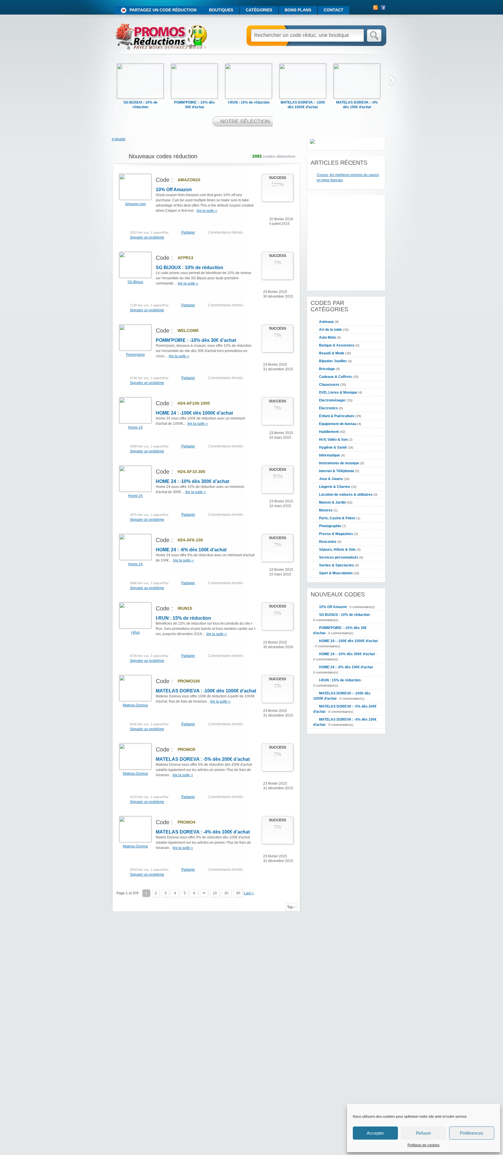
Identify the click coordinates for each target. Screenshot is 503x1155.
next (392, 80)
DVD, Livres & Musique (338, 392)
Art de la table (330, 330)
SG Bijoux (135, 282)
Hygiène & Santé (333, 447)
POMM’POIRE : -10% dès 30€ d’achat (196, 340)
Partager (188, 232)
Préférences (471, 1133)
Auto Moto (327, 337)
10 (215, 893)
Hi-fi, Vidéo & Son (333, 440)
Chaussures (329, 385)
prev (105, 80)
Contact (333, 10)
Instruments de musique (339, 463)
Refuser (423, 1133)
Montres (326, 510)
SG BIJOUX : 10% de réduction (189, 267)
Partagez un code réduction (163, 10)
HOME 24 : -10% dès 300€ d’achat (192, 481)
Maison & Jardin (332, 502)
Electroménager (332, 400)
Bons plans (298, 10)
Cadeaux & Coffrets (335, 377)
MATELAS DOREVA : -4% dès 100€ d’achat (203, 831)
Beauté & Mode (331, 353)
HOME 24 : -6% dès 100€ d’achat (191, 549)
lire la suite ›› (207, 211)
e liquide (118, 139)
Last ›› (249, 893)
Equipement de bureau (337, 424)
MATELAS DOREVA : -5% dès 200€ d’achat (203, 759)
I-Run (135, 632)
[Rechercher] (374, 35)
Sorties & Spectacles (336, 565)
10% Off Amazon (174, 189)
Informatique (329, 455)
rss (375, 7)
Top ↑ (291, 907)
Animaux (326, 322)
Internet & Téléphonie (336, 471)
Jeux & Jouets (331, 479)
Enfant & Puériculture (337, 416)
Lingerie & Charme (334, 487)
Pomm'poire (135, 355)
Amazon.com (135, 204)
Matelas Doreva (135, 705)
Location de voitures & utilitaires (346, 495)
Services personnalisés (338, 557)
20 (226, 893)
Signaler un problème (147, 237)
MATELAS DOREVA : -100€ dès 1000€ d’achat (206, 690)
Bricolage (327, 369)
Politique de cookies (424, 1145)
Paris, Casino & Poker (337, 518)
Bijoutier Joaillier (333, 361)
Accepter (375, 1133)
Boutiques (221, 10)
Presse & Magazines (336, 534)
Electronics (328, 408)
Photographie (330, 526)
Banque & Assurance (337, 345)
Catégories (259, 10)
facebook (383, 7)
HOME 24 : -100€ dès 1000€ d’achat (194, 413)
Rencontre (327, 542)
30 (238, 893)
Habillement (329, 432)
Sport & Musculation (336, 573)
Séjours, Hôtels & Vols (337, 550)
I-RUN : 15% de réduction (249, 102)
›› (204, 893)
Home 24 (135, 427)
